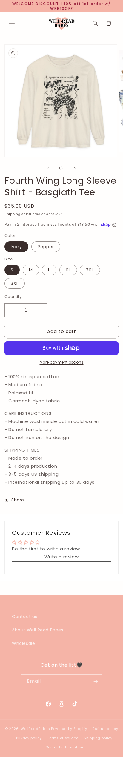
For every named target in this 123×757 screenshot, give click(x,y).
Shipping (12, 214)
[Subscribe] (95, 681)
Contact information (64, 747)
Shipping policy (98, 738)
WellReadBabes (35, 728)
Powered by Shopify (69, 728)
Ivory (16, 247)
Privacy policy (29, 738)
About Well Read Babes (38, 630)
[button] (12, 23)
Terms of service (62, 738)
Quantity (12, 296)
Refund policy (105, 728)
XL (68, 270)
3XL (15, 283)
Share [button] (17, 500)
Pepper (46, 247)
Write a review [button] (61, 557)
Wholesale (23, 643)
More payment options (62, 362)
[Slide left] (48, 168)
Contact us (24, 616)
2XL (90, 270)
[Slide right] (74, 168)
